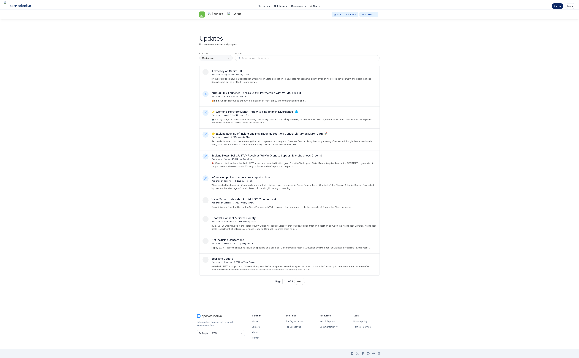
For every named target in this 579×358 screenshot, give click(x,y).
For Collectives (293, 327)
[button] (217, 14)
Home (255, 321)
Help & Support (327, 321)
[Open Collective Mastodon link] (363, 353)
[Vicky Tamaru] (205, 72)
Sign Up (558, 6)
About (255, 332)
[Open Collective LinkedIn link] (352, 353)
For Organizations (295, 321)
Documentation (327, 327)
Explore (256, 327)
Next (299, 281)
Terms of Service (362, 327)
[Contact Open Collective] (379, 353)
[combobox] (221, 333)
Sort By (203, 54)
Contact (256, 337)
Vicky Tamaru (244, 74)
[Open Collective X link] (357, 353)
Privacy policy (360, 321)
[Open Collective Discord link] (374, 353)
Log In (570, 6)
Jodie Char (243, 96)
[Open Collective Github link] (368, 353)
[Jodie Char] (205, 94)
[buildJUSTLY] (202, 14)
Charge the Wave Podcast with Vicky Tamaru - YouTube (265, 207)
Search (239, 54)
